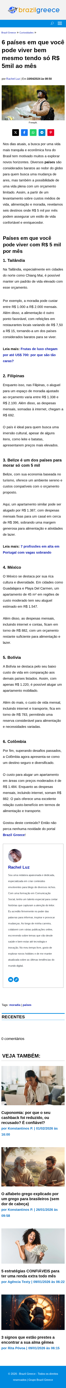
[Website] (16, 979)
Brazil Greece (14, 835)
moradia (14, 1005)
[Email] (10, 979)
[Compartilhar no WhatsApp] (33, 132)
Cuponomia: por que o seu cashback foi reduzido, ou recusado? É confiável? (25, 1117)
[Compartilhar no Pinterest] (50, 132)
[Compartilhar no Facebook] (24, 132)
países (27, 1005)
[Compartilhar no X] (15, 132)
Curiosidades (26, 32)
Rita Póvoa (16, 1348)
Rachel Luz (13, 78)
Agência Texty (19, 1282)
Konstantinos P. (20, 1128)
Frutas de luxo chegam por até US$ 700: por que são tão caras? (30, 355)
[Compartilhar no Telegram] (42, 132)
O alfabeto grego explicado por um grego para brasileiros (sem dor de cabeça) (30, 1199)
